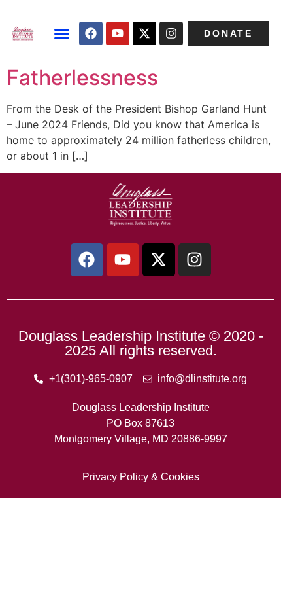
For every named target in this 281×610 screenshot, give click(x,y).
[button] (62, 34)
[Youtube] (117, 33)
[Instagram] (171, 33)
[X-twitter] (144, 33)
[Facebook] (91, 33)
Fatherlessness (82, 77)
